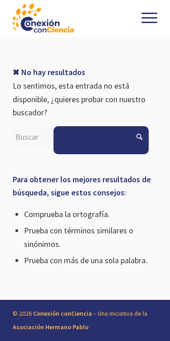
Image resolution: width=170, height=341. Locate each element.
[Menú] (144, 18)
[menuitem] (144, 18)
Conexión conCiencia (62, 313)
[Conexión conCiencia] (70, 18)
